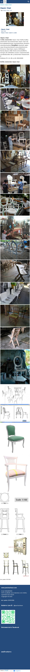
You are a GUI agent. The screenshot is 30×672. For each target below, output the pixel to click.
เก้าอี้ (11, 10)
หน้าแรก (2, 5)
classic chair (6, 10)
